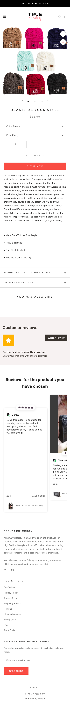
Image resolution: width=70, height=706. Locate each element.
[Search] (59, 16)
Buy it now (35, 166)
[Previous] (22, 101)
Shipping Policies (12, 603)
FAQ (6, 625)
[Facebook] (5, 569)
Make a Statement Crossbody (29, 505)
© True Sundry (35, 694)
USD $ (33, 687)
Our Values (9, 587)
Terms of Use (10, 598)
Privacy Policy (11, 592)
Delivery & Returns (18, 282)
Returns (8, 608)
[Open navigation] (4, 16)
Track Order (10, 630)
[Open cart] (65, 16)
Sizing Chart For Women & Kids (27, 272)
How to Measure (12, 614)
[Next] (48, 101)
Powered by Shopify (35, 698)
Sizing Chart (10, 619)
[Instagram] (12, 569)
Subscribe (16, 671)
